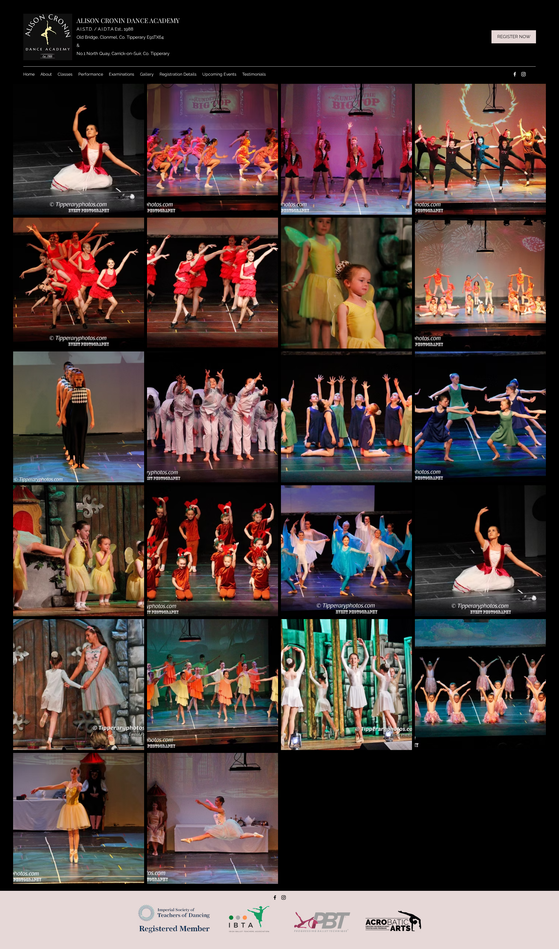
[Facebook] (515, 74)
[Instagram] (523, 74)
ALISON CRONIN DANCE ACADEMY (128, 20)
